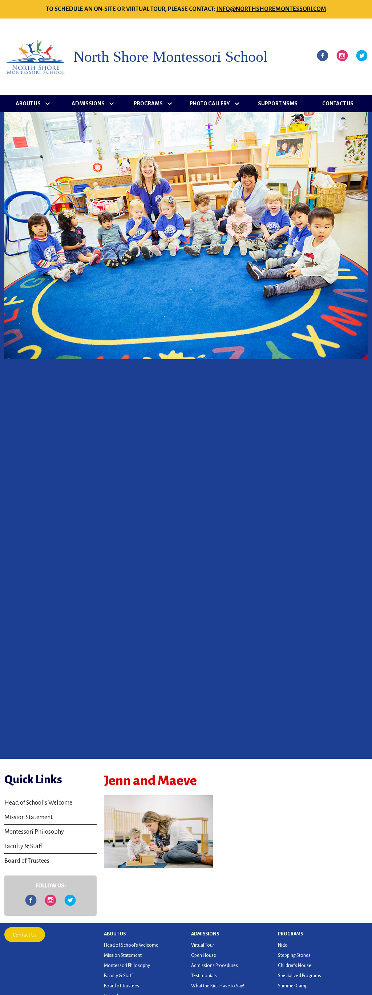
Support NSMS (278, 103)
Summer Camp (293, 985)
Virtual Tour (202, 945)
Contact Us (337, 103)
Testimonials (204, 975)
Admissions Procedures (214, 965)
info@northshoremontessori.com (271, 9)
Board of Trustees (26, 861)
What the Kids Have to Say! (217, 985)
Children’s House (294, 965)
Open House (203, 955)
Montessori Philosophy (34, 832)
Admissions (88, 103)
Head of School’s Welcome (38, 803)
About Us (28, 103)
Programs (148, 103)
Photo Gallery (210, 103)
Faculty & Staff (23, 846)
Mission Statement (28, 817)
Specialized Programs (299, 975)
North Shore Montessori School (170, 56)
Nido (283, 945)
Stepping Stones (294, 955)
